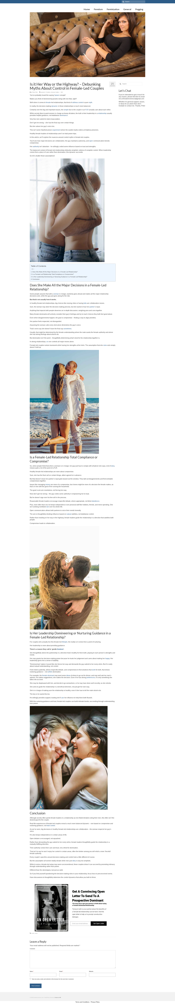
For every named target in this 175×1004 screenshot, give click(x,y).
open (91, 141)
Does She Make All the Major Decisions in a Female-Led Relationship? (55, 272)
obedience (95, 501)
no (47, 341)
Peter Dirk (34, 92)
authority (36, 146)
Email (61, 971)
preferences (90, 677)
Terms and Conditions (82, 1002)
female (48, 102)
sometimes (67, 329)
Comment (32, 948)
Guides (57, 92)
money (47, 484)
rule (47, 507)
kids (85, 303)
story (112, 466)
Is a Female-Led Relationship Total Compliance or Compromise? (53, 274)
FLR (87, 110)
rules (105, 345)
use (62, 698)
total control (51, 825)
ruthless (75, 102)
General (53, 92)
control (80, 102)
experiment (56, 130)
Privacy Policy (95, 1002)
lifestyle (64, 642)
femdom (60, 649)
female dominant (48, 675)
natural (69, 514)
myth (90, 102)
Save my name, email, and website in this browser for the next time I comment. (53, 979)
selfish (50, 672)
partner (92, 307)
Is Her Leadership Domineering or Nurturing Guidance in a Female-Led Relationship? (59, 277)
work (93, 670)
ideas (68, 675)
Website (91, 971)
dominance (64, 115)
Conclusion (35, 279)
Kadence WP (58, 997)
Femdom (48, 92)
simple (66, 110)
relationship (102, 113)
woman (56, 294)
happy (107, 658)
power (57, 95)
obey (74, 861)
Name (32, 971)
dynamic (54, 106)
